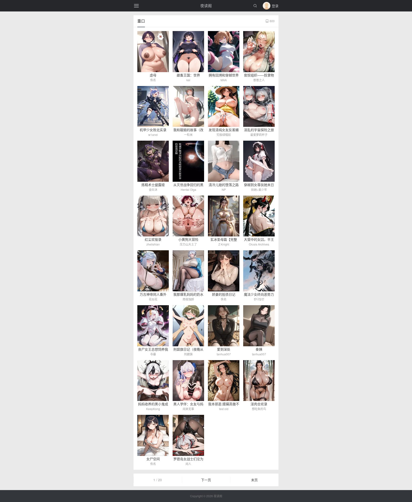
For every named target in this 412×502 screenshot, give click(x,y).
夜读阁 (206, 5)
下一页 (206, 479)
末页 (254, 479)
